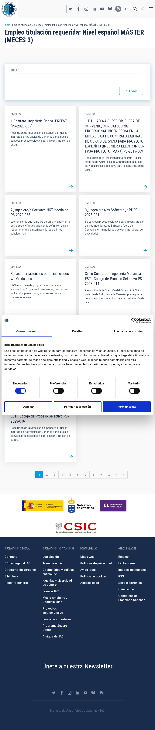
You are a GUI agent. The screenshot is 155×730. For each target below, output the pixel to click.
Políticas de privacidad (96, 563)
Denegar (28, 406)
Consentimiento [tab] (26, 331)
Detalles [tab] (77, 331)
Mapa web (87, 557)
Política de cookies (93, 576)
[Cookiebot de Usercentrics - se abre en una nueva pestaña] (134, 320)
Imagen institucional (132, 570)
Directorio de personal (20, 570)
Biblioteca (11, 576)
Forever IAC (51, 591)
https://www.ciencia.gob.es (43, 505)
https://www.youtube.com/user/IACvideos (102, 9)
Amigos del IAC (53, 636)
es (126, 8)
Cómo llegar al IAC (17, 563)
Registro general (16, 583)
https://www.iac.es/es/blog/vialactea (118, 9)
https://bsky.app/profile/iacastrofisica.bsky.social (110, 9)
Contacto (11, 557)
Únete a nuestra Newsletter (77, 666)
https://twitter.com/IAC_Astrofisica (70, 9)
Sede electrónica (130, 583)
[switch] (58, 391)
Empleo (123, 557)
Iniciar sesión (135, 9)
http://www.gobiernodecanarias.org (80, 505)
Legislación (51, 557)
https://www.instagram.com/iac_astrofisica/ (86, 9)
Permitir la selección (77, 406)
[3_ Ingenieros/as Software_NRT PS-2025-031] (145, 250)
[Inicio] (9, 9)
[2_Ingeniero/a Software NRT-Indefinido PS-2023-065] (71, 250)
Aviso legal (88, 570)
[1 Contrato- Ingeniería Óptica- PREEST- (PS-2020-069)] (71, 187)
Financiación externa (57, 619)
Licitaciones (126, 563)
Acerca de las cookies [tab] (128, 331)
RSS (121, 576)
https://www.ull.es (114, 505)
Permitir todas (126, 406)
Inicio (7, 24)
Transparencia (53, 563)
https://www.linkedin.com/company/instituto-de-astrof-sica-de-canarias (94, 9)
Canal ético (126, 589)
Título (15, 70)
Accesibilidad (89, 583)
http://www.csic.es (75, 527)
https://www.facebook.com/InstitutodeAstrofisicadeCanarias (78, 9)
